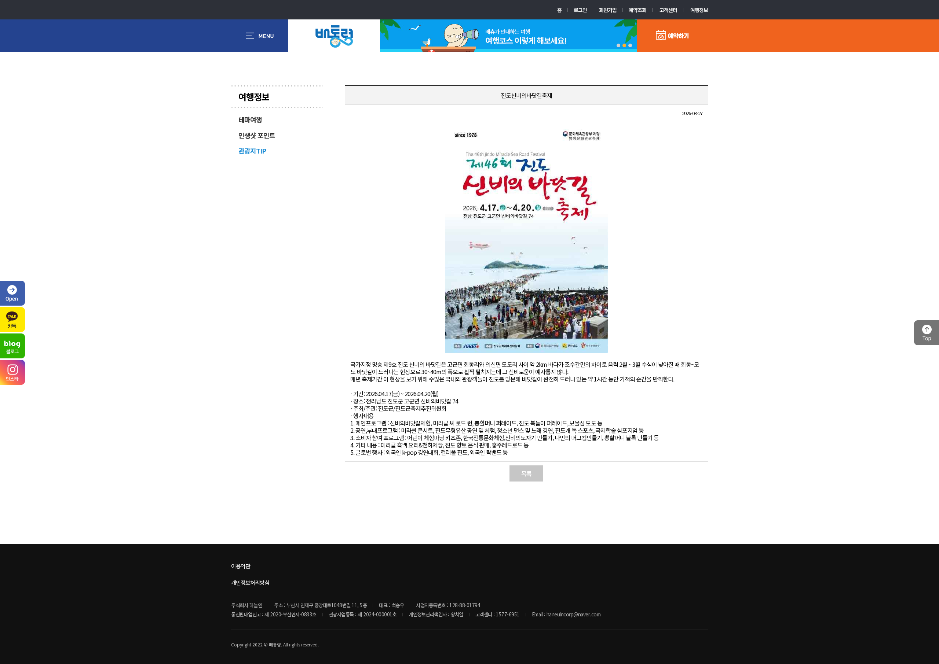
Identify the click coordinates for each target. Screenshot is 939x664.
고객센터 (668, 10)
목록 (526, 473)
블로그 (12, 345)
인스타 (12, 372)
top (926, 332)
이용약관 (240, 566)
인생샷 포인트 (256, 135)
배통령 (334, 36)
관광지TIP (252, 150)
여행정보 (699, 10)
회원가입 (608, 10)
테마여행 (250, 119)
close (12, 293)
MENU (259, 35)
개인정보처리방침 (250, 582)
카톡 (12, 319)
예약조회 (637, 10)
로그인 (580, 10)
